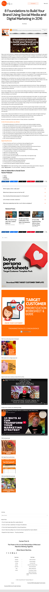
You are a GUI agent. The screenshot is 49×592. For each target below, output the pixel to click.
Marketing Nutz (4, 57)
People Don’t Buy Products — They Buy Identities (12, 532)
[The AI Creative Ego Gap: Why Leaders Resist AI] (11, 214)
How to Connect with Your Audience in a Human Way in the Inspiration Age (19, 155)
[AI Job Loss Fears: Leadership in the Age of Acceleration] (24, 214)
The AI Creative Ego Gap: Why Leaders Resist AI (11, 221)
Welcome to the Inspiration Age (10, 152)
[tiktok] (16, 553)
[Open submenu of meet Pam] (22, 567)
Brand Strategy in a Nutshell (9, 157)
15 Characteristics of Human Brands (11, 161)
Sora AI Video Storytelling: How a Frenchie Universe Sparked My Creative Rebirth (19, 529)
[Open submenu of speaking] (22, 559)
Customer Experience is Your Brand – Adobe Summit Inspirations (17, 144)
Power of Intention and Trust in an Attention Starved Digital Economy (18, 143)
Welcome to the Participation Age (10, 154)
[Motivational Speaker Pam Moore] (7, 1)
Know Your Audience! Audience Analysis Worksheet (14, 160)
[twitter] (8, 553)
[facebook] (6, 553)
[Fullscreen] (46, 403)
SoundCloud (31, 119)
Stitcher (25, 119)
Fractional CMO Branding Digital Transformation (36, 582)
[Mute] (44, 403)
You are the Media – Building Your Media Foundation (23, 167)
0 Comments (13, 224)
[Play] (2, 403)
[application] (24, 392)
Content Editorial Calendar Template (11, 163)
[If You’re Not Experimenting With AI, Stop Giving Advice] (38, 214)
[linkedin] (14, 553)
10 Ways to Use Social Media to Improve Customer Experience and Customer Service (22, 146)
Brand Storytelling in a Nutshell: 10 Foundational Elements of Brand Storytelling (20, 149)
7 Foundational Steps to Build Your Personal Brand (14, 151)
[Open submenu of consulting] (22, 561)
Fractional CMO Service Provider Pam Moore (12, 586)
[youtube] (12, 553)
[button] (6, 219)
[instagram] (10, 553)
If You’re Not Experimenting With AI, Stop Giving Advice (14, 527)
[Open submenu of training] (22, 563)
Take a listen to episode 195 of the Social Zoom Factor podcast (26, 115)
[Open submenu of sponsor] (22, 565)
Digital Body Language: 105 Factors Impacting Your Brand (15, 158)
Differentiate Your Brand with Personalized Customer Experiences (17, 148)
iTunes (22, 119)
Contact (12, 582)
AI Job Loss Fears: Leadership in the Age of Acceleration (24, 220)
